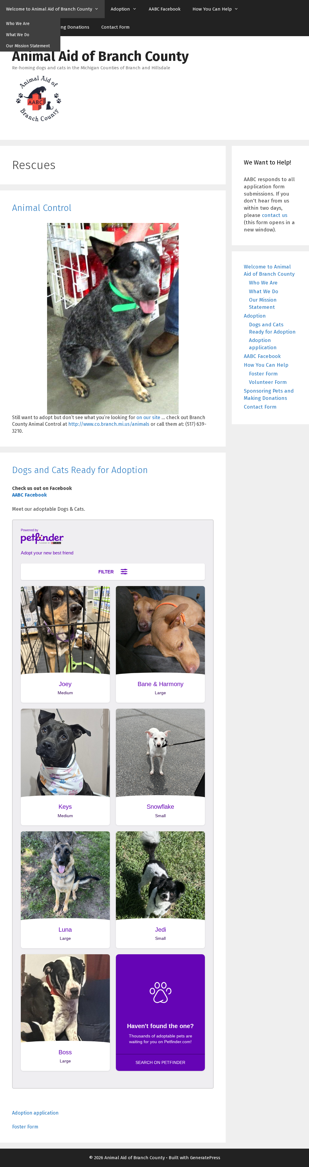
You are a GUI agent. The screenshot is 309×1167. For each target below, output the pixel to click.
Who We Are (18, 23)
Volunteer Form (268, 382)
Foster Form (25, 1127)
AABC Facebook (164, 9)
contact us (274, 215)
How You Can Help (212, 9)
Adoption (120, 9)
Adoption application (35, 1113)
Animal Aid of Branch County (100, 56)
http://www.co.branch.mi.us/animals (108, 424)
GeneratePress (205, 1157)
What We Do (17, 34)
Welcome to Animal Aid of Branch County (49, 9)
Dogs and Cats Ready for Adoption (80, 470)
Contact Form (115, 27)
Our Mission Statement (28, 46)
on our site (148, 417)
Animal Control (42, 207)
